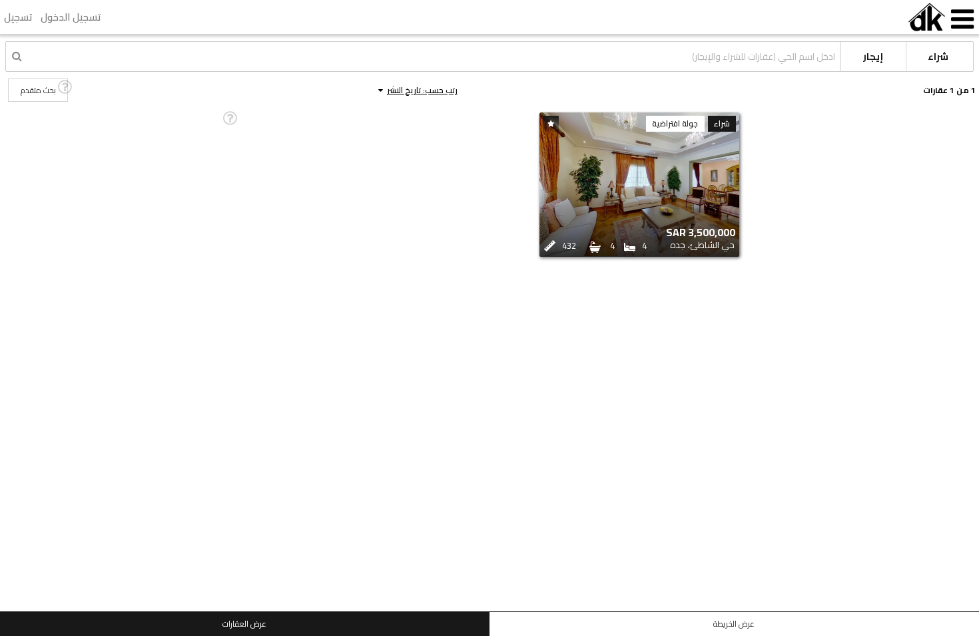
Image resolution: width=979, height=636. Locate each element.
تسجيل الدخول (71, 17)
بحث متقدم (38, 90)
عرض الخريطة (734, 623)
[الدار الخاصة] (926, 17)
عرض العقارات (244, 623)
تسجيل (18, 17)
